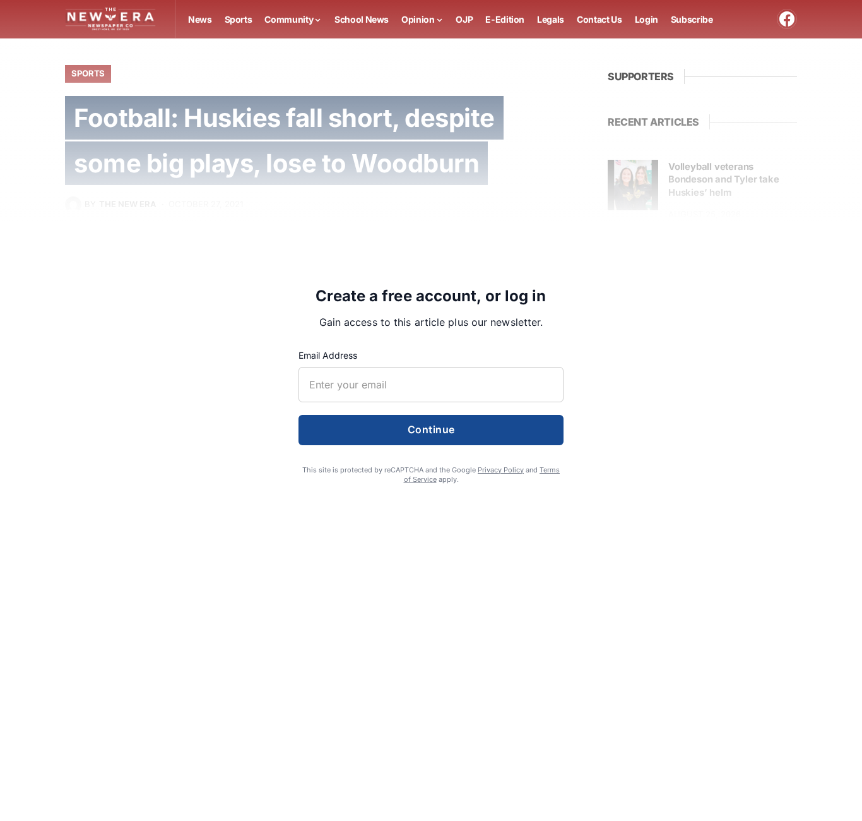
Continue (431, 429)
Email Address (327, 355)
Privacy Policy (501, 469)
